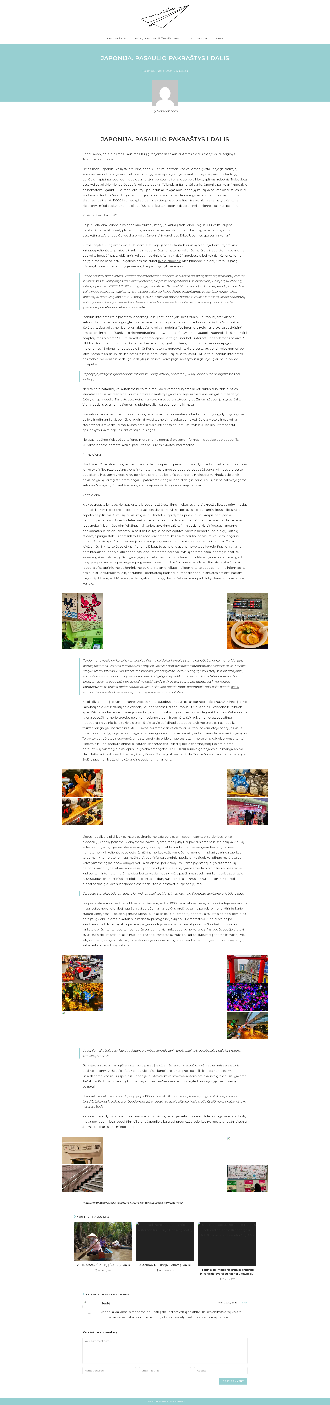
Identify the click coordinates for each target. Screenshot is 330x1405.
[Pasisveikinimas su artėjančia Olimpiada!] (82, 607)
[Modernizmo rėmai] (247, 969)
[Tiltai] (247, 1025)
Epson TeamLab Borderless (202, 836)
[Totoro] (247, 783)
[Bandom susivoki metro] (82, 635)
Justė (105, 1303)
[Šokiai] (247, 1150)
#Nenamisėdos (177, 1401)
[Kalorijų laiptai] (82, 1178)
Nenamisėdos (167, 111)
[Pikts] (82, 783)
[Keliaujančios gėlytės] (247, 997)
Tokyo (140, 1203)
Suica (166, 660)
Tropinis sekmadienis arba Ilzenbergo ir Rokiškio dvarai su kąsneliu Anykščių (227, 1271)
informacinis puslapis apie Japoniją (212, 439)
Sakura (122, 338)
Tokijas (130, 1203)
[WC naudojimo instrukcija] (82, 1150)
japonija (94, 1203)
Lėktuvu (104, 1203)
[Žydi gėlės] (82, 997)
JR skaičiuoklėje (169, 261)
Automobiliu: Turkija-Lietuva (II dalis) (165, 1265)
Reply (244, 1303)
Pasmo (151, 660)
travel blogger (154, 1203)
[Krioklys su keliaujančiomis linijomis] (82, 1025)
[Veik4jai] (82, 811)
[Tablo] (247, 607)
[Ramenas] (247, 635)
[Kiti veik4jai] (247, 811)
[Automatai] (247, 1178)
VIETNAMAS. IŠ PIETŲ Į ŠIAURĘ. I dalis (103, 1265)
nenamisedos (118, 1203)
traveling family (173, 1203)
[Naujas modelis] (82, 969)
